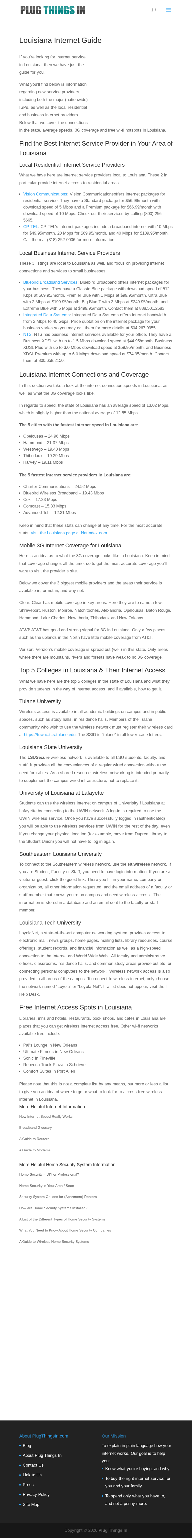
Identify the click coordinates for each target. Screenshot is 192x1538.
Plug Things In (112, 1530)
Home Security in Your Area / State (46, 1186)
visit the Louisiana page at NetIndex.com (69, 533)
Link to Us (32, 1475)
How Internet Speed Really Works (45, 1116)
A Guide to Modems (34, 1150)
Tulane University (40, 701)
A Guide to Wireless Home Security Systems (54, 1242)
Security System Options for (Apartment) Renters (58, 1197)
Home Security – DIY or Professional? (49, 1174)
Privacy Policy (36, 1494)
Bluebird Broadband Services (50, 282)
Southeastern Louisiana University (60, 854)
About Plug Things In (42, 1455)
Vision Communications (45, 194)
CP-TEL (30, 226)
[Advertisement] (130, 89)
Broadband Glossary (35, 1127)
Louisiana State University (50, 747)
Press (28, 1484)
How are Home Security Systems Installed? (53, 1208)
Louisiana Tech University (50, 922)
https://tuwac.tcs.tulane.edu (50, 734)
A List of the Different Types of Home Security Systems (62, 1219)
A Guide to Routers (34, 1139)
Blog (27, 1445)
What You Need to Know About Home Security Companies (65, 1230)
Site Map (31, 1504)
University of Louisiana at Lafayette (61, 793)
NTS (27, 334)
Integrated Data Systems (46, 315)
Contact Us (33, 1465)
